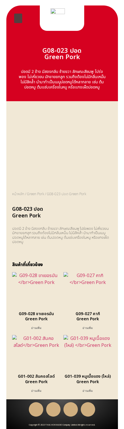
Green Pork (35, 194)
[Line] (53, 409)
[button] (18, 18)
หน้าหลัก (18, 194)
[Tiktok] (70, 409)
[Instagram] (88, 409)
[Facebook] (36, 409)
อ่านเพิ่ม (36, 328)
